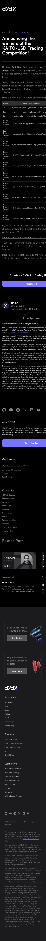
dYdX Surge (6, 506)
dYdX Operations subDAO (14, 743)
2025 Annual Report (12, 780)
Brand (7, 718)
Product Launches (9, 520)
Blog (11, 32)
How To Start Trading (12, 773)
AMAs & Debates (8, 495)
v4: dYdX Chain (8, 531)
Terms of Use (9, 722)
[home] (9, 9)
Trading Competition (10, 527)
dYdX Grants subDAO (12, 747)
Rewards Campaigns (12, 776)
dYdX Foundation (11, 739)
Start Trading (7, 477)
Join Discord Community (11, 470)
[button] (41, 9)
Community (9, 792)
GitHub (5, 473)
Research (5, 524)
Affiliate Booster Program (13, 796)
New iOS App (9, 755)
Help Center (9, 702)
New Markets (7, 513)
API (6, 751)
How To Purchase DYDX (13, 769)
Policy (4, 516)
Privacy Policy (9, 726)
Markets (7, 714)
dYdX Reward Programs (11, 466)
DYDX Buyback (10, 784)
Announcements (21, 32)
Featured (5, 509)
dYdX (4, 32)
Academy (8, 710)
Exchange (8, 788)
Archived (5, 502)
